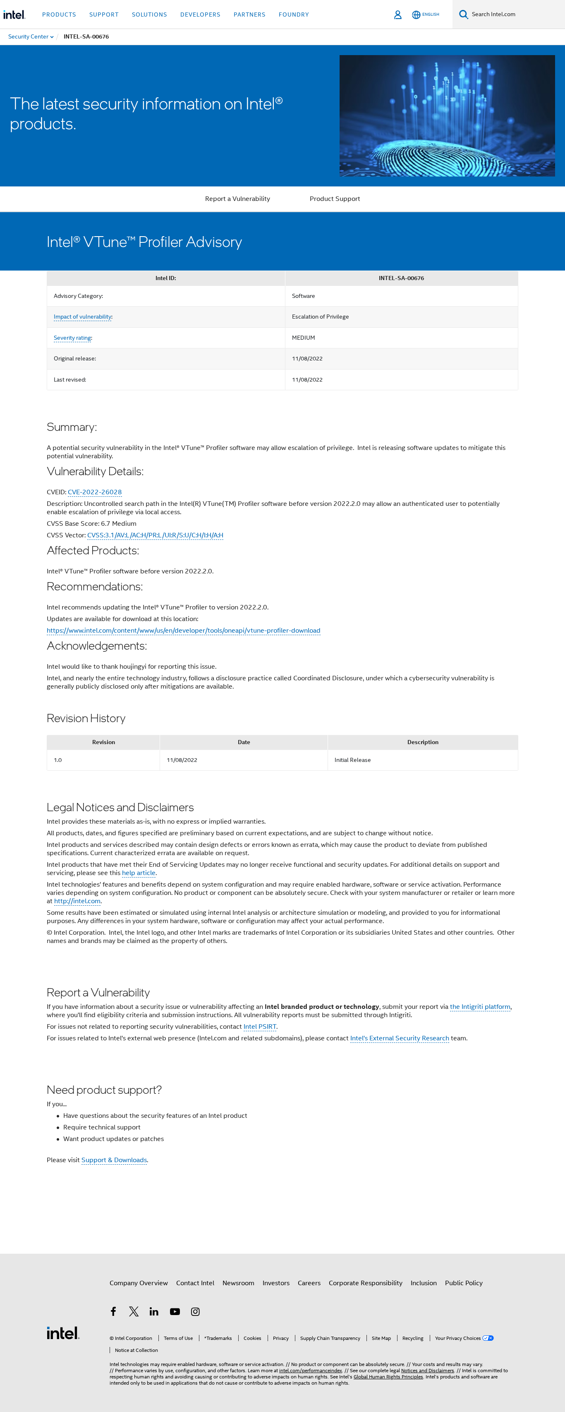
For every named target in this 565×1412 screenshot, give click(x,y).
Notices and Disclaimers (427, 1370)
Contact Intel (195, 1283)
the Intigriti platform (480, 1007)
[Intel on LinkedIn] (154, 1313)
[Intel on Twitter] (134, 1313)
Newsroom (238, 1283)
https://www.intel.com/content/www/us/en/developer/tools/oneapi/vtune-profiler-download (184, 630)
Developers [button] (200, 14)
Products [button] (59, 14)
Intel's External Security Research (399, 1038)
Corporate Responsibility (365, 1283)
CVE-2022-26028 (95, 492)
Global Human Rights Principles (388, 1376)
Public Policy (464, 1283)
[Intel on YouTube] (175, 1313)
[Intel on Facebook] (113, 1313)
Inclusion (424, 1283)
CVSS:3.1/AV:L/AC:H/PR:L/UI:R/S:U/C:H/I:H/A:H (155, 535)
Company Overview (139, 1283)
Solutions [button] (149, 14)
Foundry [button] (294, 14)
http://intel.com (77, 901)
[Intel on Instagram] (195, 1313)
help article (139, 873)
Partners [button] (250, 14)
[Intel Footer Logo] (63, 1332)
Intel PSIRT (260, 1027)
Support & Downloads (114, 1160)
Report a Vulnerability (237, 199)
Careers (309, 1283)
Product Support (335, 199)
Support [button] (104, 14)
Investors (276, 1283)
